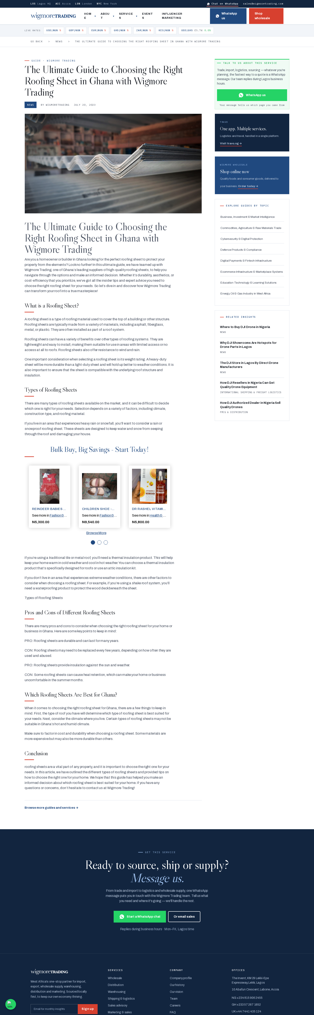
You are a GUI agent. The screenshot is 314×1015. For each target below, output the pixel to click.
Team (173, 998)
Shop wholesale (262, 16)
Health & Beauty (162, 515)
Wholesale (115, 978)
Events (147, 16)
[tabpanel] (49, 497)
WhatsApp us (229, 16)
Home (87, 16)
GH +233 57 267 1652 (246, 1004)
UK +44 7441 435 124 (246, 1011)
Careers (175, 1005)
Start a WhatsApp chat (143, 916)
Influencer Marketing (172, 16)
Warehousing (116, 991)
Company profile (181, 978)
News (59, 41)
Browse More (96, 533)
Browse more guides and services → (51, 807)
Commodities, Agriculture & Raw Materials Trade (250, 228)
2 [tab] (99, 542)
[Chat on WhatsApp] (10, 1004)
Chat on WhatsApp (224, 3)
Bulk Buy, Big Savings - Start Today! (99, 449)
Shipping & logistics (121, 998)
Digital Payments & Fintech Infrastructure (246, 260)
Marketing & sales (120, 1012)
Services (126, 16)
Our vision (176, 991)
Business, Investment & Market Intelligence (247, 216)
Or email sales (184, 916)
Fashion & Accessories (66, 515)
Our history (177, 985)
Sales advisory (117, 1005)
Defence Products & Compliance (241, 249)
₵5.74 (196, 30)
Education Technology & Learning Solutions (248, 282)
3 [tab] (106, 542)
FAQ (173, 1012)
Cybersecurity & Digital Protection (241, 238)
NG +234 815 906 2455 (247, 997)
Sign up (88, 1009)
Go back (37, 41)
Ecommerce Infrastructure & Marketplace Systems (251, 271)
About (105, 16)
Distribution (115, 985)
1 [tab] (93, 542)
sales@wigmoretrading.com (263, 3)
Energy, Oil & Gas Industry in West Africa (245, 293)
